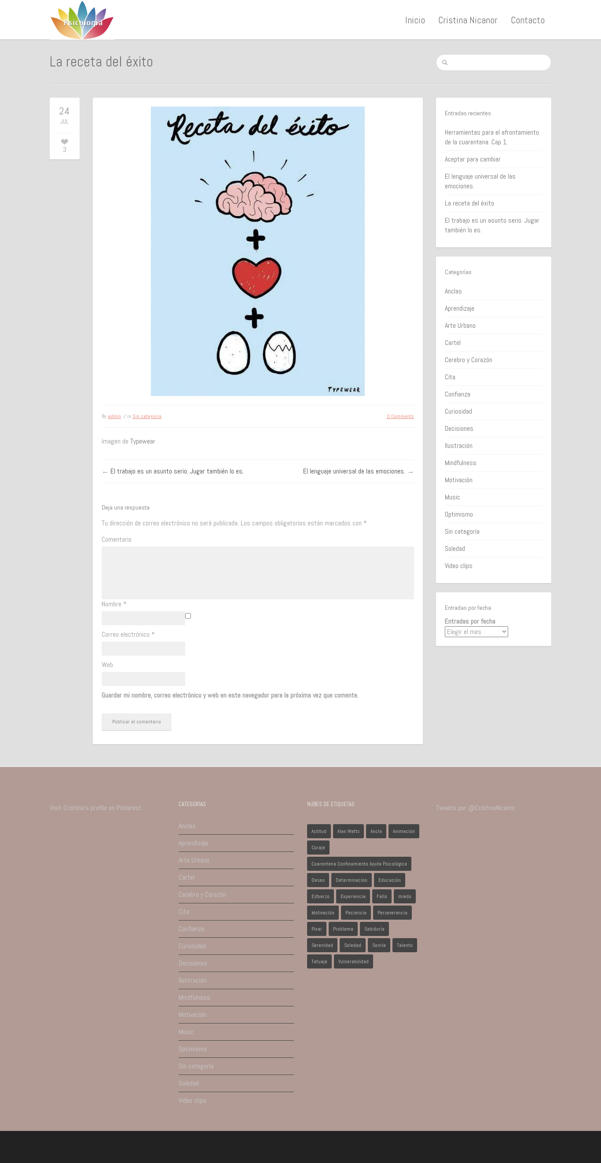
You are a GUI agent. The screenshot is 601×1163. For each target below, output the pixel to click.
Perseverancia (392, 913)
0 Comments (400, 416)
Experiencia (353, 896)
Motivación (459, 479)
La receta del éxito (469, 203)
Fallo (382, 896)
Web (107, 664)
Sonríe (379, 945)
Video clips (459, 565)
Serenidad (322, 945)
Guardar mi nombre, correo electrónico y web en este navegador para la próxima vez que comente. (230, 695)
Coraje (318, 847)
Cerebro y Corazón (468, 359)
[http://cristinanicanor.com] (82, 19)
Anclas (453, 291)
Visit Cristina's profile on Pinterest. (96, 807)
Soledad (455, 548)
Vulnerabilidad (353, 961)
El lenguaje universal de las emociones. (354, 471)
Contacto (528, 20)
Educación (389, 880)
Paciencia (355, 913)
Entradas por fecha (470, 621)
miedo (404, 896)
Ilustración (459, 445)
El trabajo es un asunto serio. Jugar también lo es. (177, 471)
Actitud (318, 831)
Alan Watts (348, 831)
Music (452, 497)
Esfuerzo (320, 896)
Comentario (117, 539)
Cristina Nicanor (468, 20)
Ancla (376, 831)
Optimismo (459, 514)
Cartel (453, 342)
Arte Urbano (460, 325)
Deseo (318, 880)
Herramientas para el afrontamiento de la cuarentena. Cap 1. (492, 137)
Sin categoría (146, 416)
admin (114, 416)
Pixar (316, 929)
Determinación (351, 880)
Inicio (415, 20)
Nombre (114, 604)
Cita (450, 377)
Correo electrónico (128, 634)
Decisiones (459, 428)
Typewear (142, 441)
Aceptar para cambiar (473, 159)
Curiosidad (458, 411)
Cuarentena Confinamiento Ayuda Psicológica (359, 864)
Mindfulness (460, 462)
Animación (404, 831)
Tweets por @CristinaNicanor (475, 807)
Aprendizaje (459, 308)
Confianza (457, 394)
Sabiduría (374, 929)
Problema (343, 929)
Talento (405, 945)
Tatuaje (319, 961)
